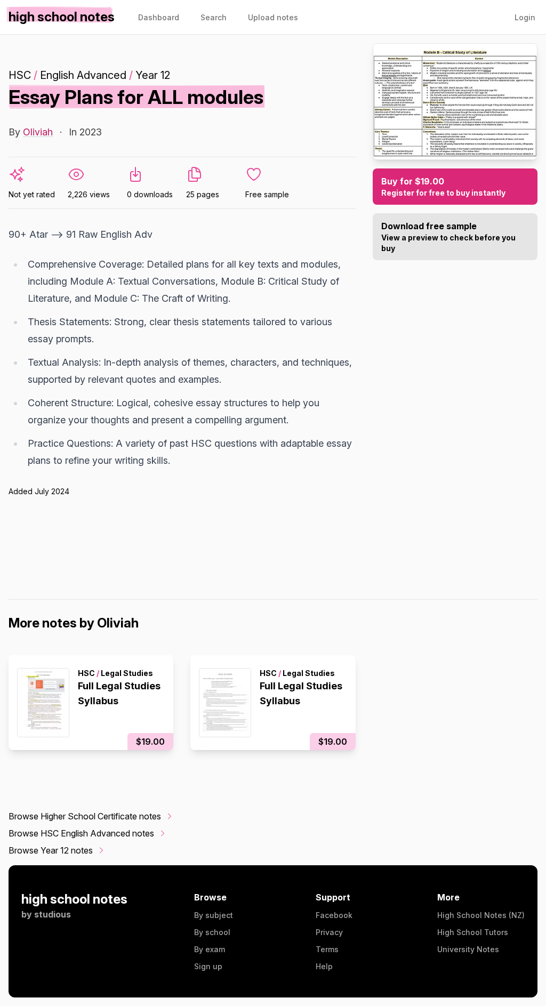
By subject (213, 915)
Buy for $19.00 (443, 186)
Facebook (334, 915)
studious (52, 914)
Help (324, 966)
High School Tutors (472, 932)
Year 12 (152, 75)
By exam (209, 949)
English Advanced (83, 75)
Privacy (329, 932)
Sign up (208, 966)
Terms (327, 949)
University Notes (468, 949)
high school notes (74, 899)
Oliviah (38, 132)
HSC (20, 75)
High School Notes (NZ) (481, 915)
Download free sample (448, 237)
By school (212, 932)
